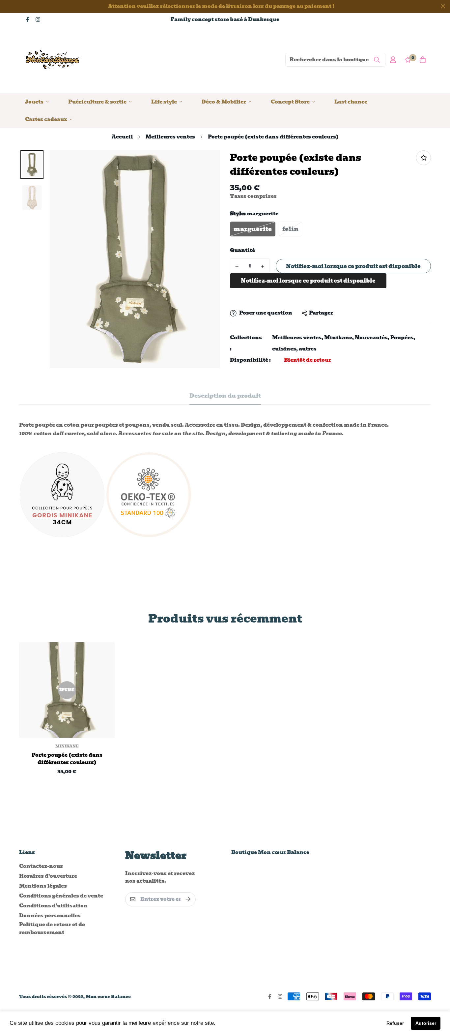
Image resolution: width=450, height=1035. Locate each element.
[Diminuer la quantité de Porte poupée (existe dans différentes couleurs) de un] (236, 266)
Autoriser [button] (425, 1023)
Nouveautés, (372, 338)
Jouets (34, 102)
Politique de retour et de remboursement (52, 928)
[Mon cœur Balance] (53, 59)
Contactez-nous (41, 866)
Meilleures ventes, (297, 338)
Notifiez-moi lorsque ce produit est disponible (353, 266)
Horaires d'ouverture (48, 876)
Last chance (350, 102)
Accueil (122, 137)
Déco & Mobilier (224, 102)
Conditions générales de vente (61, 896)
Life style (164, 102)
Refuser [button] (395, 1023)
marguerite (253, 229)
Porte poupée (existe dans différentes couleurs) (67, 758)
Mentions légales (43, 886)
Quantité (242, 251)
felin (290, 229)
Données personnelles (50, 916)
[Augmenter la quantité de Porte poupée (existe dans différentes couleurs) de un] (262, 266)
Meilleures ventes (170, 137)
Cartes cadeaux (46, 119)
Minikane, (339, 338)
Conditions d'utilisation (53, 906)
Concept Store (290, 102)
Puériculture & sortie (97, 102)
